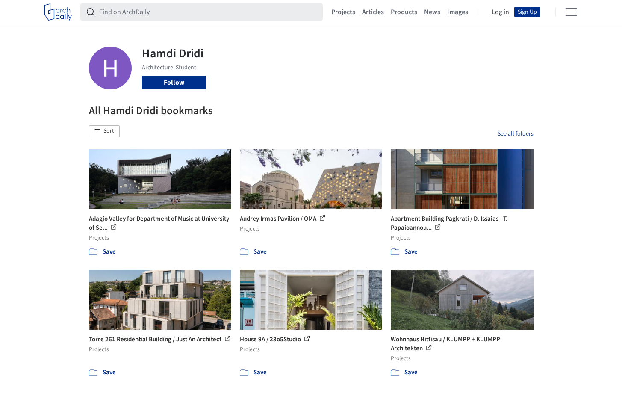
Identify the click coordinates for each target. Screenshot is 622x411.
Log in (500, 12)
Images (457, 12)
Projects (343, 12)
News (432, 12)
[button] (104, 131)
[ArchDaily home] (58, 12)
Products (404, 12)
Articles (373, 12)
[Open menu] (571, 12)
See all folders (516, 134)
